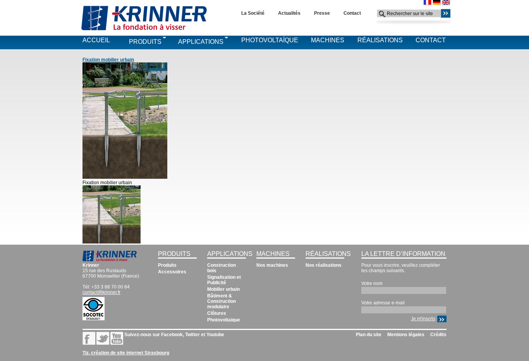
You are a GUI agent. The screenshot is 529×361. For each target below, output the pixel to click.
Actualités (289, 13)
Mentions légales (405, 334)
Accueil (96, 40)
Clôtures (216, 313)
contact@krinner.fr (101, 292)
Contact (352, 13)
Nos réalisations (324, 265)
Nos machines (272, 265)
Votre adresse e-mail (383, 303)
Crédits (438, 334)
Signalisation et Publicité (224, 280)
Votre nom (372, 283)
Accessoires (172, 272)
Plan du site (368, 334)
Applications (200, 41)
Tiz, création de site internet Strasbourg (125, 353)
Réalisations (380, 40)
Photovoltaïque (269, 40)
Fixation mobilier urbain (108, 59)
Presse (322, 13)
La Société (252, 13)
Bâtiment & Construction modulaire (221, 301)
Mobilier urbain (223, 289)
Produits (145, 41)
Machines (327, 40)
